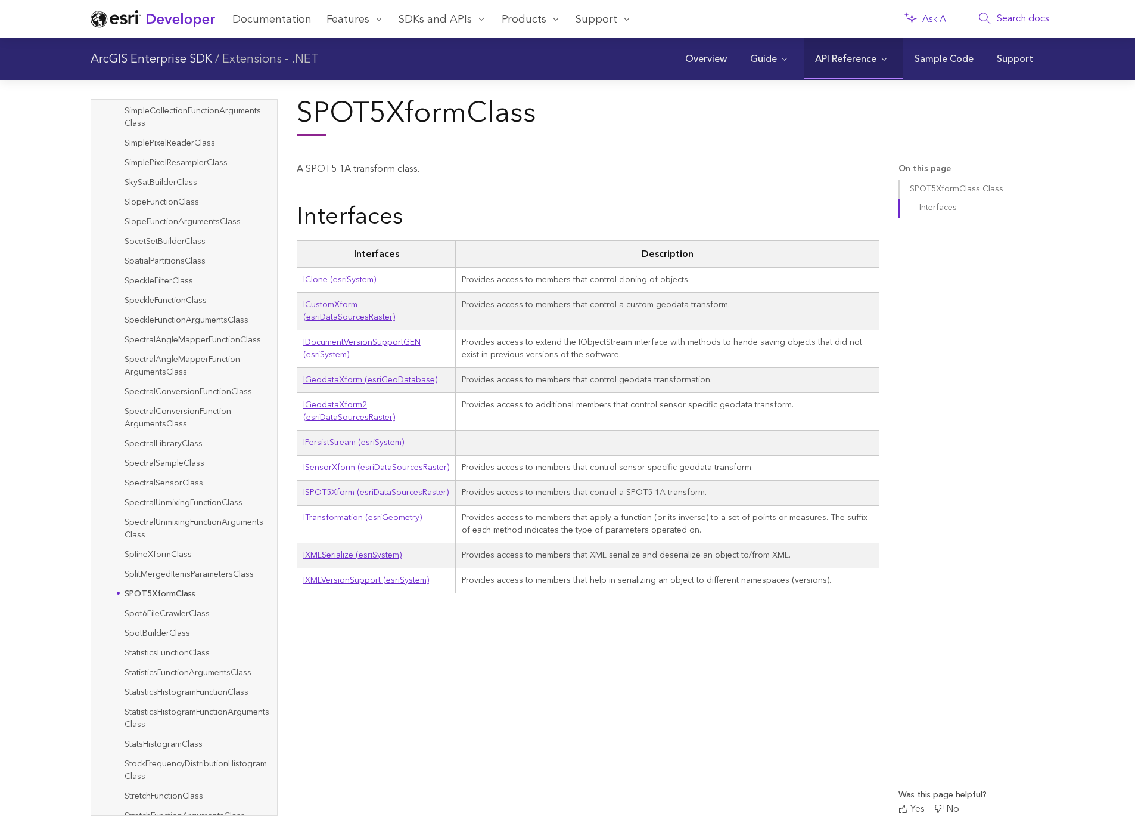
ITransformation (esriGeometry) (362, 518)
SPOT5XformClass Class (956, 189)
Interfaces (938, 207)
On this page (924, 169)
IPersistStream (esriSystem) (353, 442)
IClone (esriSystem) (339, 280)
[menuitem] (706, 59)
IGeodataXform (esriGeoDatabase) (370, 380)
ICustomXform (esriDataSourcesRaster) (349, 311)
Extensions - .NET (270, 59)
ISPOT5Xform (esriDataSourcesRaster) (376, 492)
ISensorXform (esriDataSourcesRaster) (376, 467)
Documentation (272, 19)
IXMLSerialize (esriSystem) (352, 555)
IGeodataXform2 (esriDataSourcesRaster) (349, 411)
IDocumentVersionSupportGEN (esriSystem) (362, 348)
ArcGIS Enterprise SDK (151, 59)
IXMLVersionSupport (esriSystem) (366, 580)
